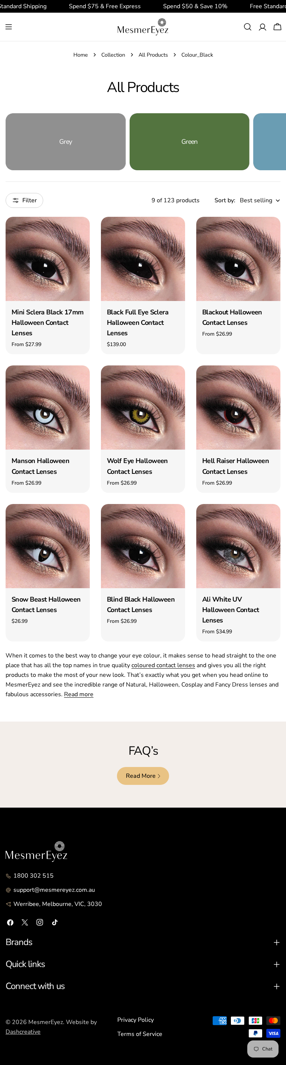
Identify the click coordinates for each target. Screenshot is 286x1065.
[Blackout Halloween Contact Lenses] (238, 259)
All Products (153, 54)
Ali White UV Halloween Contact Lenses (230, 610)
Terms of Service (139, 1034)
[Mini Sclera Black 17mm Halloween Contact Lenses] (48, 259)
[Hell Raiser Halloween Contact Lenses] (238, 407)
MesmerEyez (45, 1022)
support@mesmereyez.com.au (54, 890)
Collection (113, 54)
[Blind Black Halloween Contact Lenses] (143, 546)
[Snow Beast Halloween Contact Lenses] (48, 546)
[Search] (247, 26)
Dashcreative (23, 1032)
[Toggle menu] (8, 26)
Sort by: (224, 200)
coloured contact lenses (163, 665)
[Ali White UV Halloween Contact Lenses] (238, 546)
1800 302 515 (33, 876)
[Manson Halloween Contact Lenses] (48, 407)
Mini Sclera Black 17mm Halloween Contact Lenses (48, 322)
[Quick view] (79, 233)
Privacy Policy (135, 1020)
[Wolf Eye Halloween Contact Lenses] (143, 407)
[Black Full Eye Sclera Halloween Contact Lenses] (143, 259)
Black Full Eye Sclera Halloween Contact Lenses (137, 322)
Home (80, 54)
